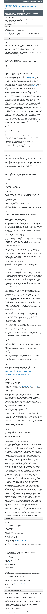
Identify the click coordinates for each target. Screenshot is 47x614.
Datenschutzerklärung (38, 611)
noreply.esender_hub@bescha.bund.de (16, 583)
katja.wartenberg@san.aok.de (14, 32)
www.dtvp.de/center (31, 77)
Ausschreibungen (14, 3)
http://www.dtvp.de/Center (20, 540)
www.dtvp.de (34, 85)
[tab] (14, 11)
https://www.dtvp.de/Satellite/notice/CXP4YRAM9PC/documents (19, 371)
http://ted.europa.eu (7, 612)
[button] (13, 10)
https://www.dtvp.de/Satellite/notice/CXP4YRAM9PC (18, 374)
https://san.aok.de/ (16, 539)
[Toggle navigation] (6, 1)
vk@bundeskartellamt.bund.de (14, 561)
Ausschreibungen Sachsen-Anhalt (26, 3)
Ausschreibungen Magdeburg (11, 5)
